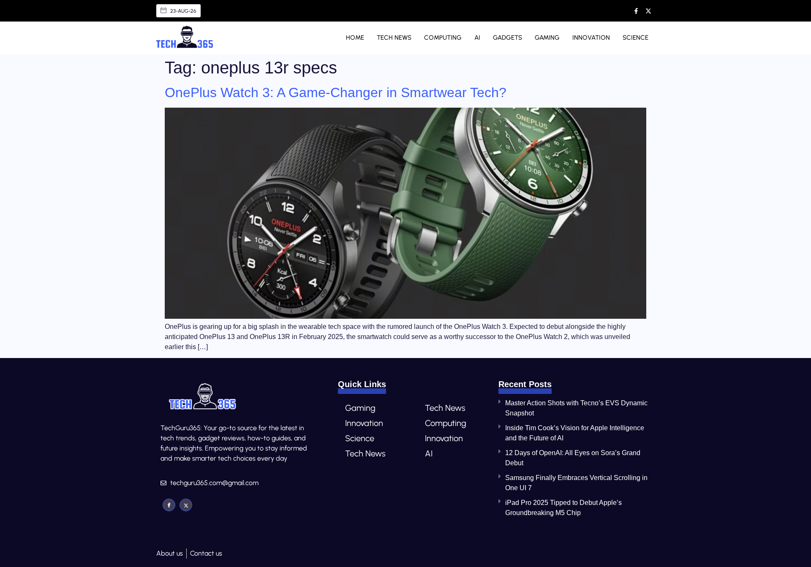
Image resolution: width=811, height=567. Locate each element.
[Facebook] (169, 505)
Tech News (394, 37)
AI (477, 37)
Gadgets (507, 37)
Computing (443, 37)
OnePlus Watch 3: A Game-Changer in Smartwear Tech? (335, 92)
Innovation (591, 37)
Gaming (547, 37)
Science (635, 37)
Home (355, 37)
